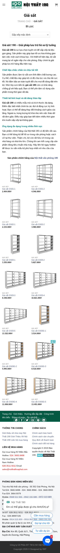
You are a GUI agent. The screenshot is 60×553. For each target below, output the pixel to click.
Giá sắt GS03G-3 (38, 366)
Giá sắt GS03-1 (8, 260)
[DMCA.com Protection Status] (45, 455)
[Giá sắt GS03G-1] (44, 315)
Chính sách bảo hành (42, 433)
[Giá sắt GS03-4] (44, 280)
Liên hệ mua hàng (19, 440)
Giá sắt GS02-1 (8, 224)
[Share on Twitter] (27, 420)
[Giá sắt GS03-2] (44, 244)
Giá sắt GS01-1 (8, 189)
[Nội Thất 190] (30, 4)
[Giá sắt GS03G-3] (44, 351)
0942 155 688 (30, 497)
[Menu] (4, 4)
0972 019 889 (45, 497)
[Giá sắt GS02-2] (44, 209)
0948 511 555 (15, 497)
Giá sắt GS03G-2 (9, 366)
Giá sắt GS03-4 (38, 295)
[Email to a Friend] (32, 420)
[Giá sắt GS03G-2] (15, 351)
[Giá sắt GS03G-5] (44, 386)
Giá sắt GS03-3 (8, 295)
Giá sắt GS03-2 (38, 260)
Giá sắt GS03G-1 (38, 331)
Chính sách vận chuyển (43, 436)
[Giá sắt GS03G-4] (15, 386)
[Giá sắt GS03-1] (15, 244)
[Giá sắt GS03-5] (15, 315)
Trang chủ (24, 21)
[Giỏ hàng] (56, 5)
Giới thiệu (18, 414)
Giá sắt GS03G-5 (38, 402)
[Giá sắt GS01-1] (15, 173)
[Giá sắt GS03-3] (15, 280)
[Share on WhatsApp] (16, 420)
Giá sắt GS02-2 (38, 224)
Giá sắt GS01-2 (38, 189)
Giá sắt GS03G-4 (9, 402)
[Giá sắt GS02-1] (15, 209)
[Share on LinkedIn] (43, 420)
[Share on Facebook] (21, 420)
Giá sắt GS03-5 (8, 331)
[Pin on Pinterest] (38, 420)
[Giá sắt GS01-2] (44, 173)
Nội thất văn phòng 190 (46, 158)
